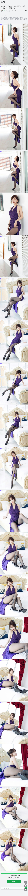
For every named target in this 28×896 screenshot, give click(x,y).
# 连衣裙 (5, 13)
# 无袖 (2, 13)
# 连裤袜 (9, 13)
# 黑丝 (13, 13)
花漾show (13, 11)
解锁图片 (14, 881)
